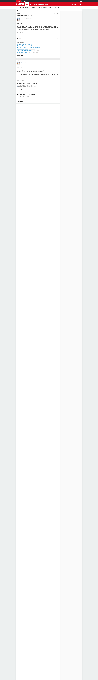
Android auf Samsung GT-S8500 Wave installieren (28, 47)
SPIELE (17, 7)
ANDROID (26, 7)
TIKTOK (49, 7)
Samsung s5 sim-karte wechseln (24, 45)
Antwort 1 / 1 (20, 59)
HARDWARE (59, 7)
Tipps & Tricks (33, 4)
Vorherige (20, 13)
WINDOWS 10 (34, 7)
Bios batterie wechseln (22, 52)
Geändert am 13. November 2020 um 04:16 (29, 64)
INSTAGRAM (40, 7)
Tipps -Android (36, 50)
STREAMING (22, 7)
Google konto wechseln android (24, 50)
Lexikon (47, 4)
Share (20, 38)
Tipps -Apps (32, 49)
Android (35, 10)
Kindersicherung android (22, 49)
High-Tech (18, 1)
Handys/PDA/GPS (28, 10)
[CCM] (20, 4)
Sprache (80, 1)
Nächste (55, 13)
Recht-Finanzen (24, 1)
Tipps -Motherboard (33, 52)
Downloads (41, 4)
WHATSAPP (45, 7)
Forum (26, 4)
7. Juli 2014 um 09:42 (32, 20)
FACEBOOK (54, 7)
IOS (30, 7)
